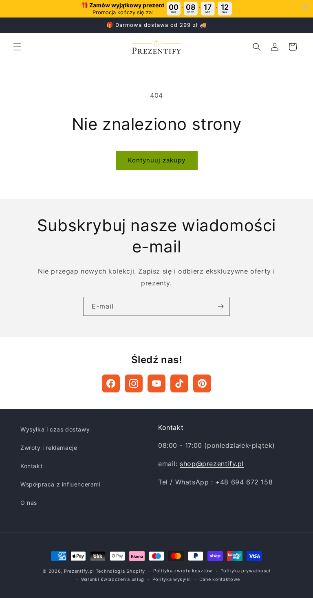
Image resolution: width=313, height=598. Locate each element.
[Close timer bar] (305, 6)
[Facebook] (111, 383)
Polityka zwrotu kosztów (182, 571)
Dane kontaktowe (219, 579)
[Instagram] (134, 383)
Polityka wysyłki (171, 579)
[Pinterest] (202, 383)
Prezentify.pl (79, 571)
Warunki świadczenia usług (113, 579)
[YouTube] (156, 383)
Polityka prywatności (245, 571)
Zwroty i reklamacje (48, 447)
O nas (28, 502)
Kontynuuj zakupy (156, 160)
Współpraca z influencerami (60, 484)
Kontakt (31, 465)
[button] (17, 47)
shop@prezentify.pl (212, 464)
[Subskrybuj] (220, 306)
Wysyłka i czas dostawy (55, 429)
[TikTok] (179, 383)
